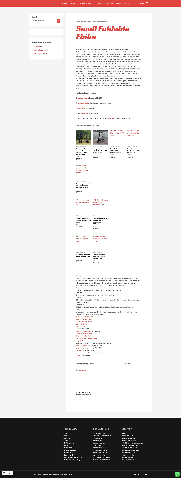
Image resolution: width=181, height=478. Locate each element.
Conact (119, 3)
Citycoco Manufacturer (84, 334)
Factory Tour (80, 326)
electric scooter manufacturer (132, 443)
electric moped (127, 457)
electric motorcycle (83, 353)
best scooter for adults (101, 452)
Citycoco (98, 3)
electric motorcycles (100, 450)
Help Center (80, 341)
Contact (66, 440)
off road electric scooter (101, 457)
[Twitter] (139, 474)
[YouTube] (146, 474)
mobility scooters (128, 460)
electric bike (80, 348)
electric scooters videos (84, 317)
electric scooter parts (129, 452)
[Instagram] (142, 474)
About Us (109, 3)
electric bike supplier (129, 448)
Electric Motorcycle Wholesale (86, 338)
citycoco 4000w (83, 103)
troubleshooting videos (84, 321)
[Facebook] (135, 474)
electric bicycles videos (84, 319)
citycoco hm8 (68, 455)
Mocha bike (82, 108)
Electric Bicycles (85, 3)
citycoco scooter (128, 455)
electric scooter (83, 98)
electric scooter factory (71, 460)
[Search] (58, 21)
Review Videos (98, 440)
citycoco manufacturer (130, 445)
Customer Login (128, 436)
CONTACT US (112, 118)
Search (34, 17)
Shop (78, 355)
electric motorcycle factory (131, 450)
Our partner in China (129, 440)
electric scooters (99, 443)
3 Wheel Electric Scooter (101, 460)
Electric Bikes (97, 438)
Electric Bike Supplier (83, 336)
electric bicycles (98, 448)
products (85, 113)
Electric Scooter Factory (84, 331)
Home (55, 3)
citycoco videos (81, 324)
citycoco (79, 350)
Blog (127, 3)
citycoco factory (98, 445)
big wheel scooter (99, 455)
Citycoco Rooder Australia (102, 436)
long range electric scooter (72, 457)
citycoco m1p (68, 452)
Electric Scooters (67, 3)
